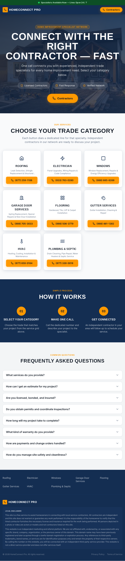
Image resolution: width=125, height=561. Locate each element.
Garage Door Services (82, 479)
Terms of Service (114, 554)
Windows (56, 477)
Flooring (104, 477)
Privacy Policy (97, 554)
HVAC (30, 486)
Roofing (7, 477)
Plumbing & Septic (61, 486)
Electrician (32, 477)
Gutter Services (11, 486)
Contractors (113, 9)
